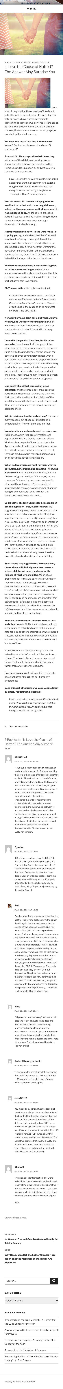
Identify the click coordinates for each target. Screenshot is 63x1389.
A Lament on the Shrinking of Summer (25, 1350)
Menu (33, 8)
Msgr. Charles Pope (37, 62)
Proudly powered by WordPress (20, 1381)
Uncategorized (18, 727)
